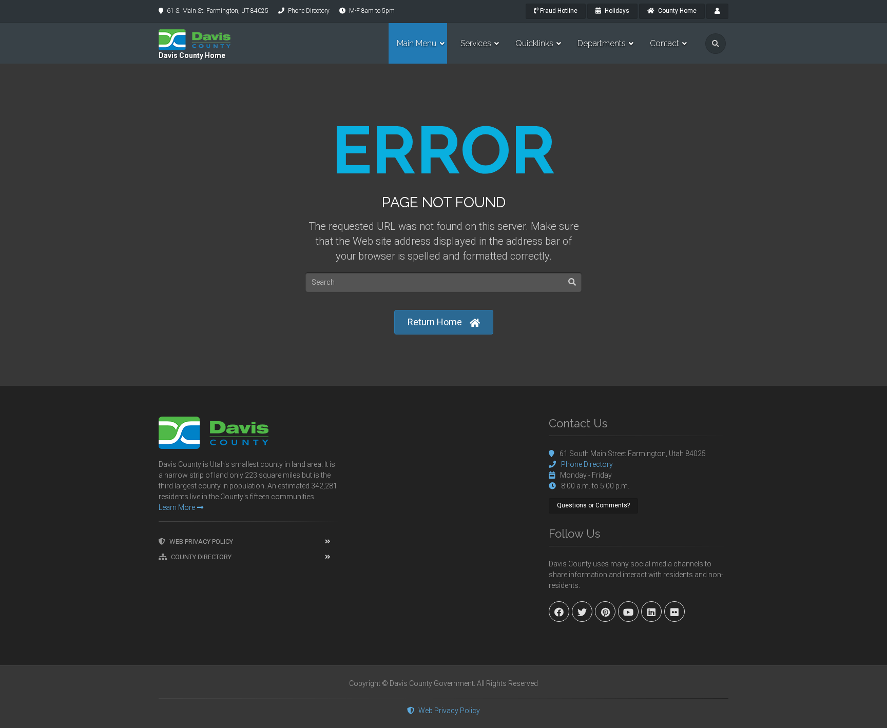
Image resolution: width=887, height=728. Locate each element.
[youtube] (628, 611)
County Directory (201, 557)
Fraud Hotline (557, 10)
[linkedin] (651, 611)
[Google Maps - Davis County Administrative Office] (443, 493)
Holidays (616, 10)
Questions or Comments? (593, 505)
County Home (677, 10)
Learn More (177, 507)
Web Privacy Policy (201, 541)
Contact (664, 43)
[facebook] (559, 611)
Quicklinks (534, 43)
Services (475, 43)
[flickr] (674, 611)
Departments (601, 43)
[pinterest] (605, 611)
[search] (715, 43)
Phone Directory (309, 10)
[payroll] (717, 11)
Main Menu (416, 43)
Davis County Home (192, 55)
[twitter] (582, 611)
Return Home (435, 322)
